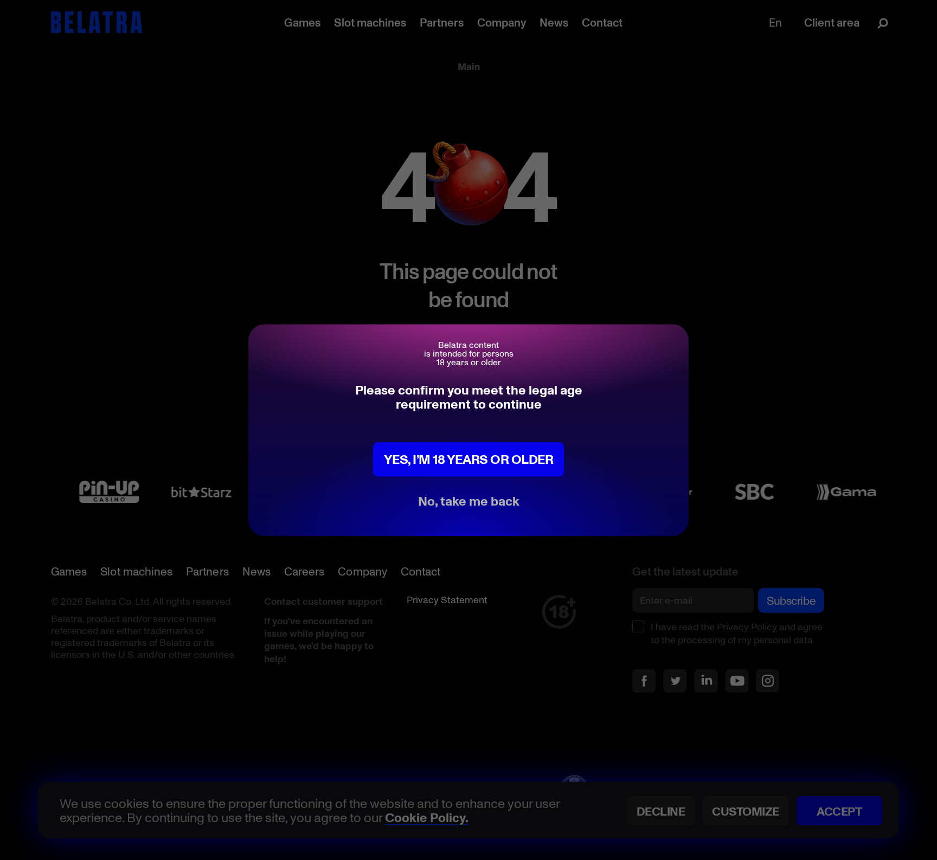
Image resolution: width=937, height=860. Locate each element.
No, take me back (468, 500)
